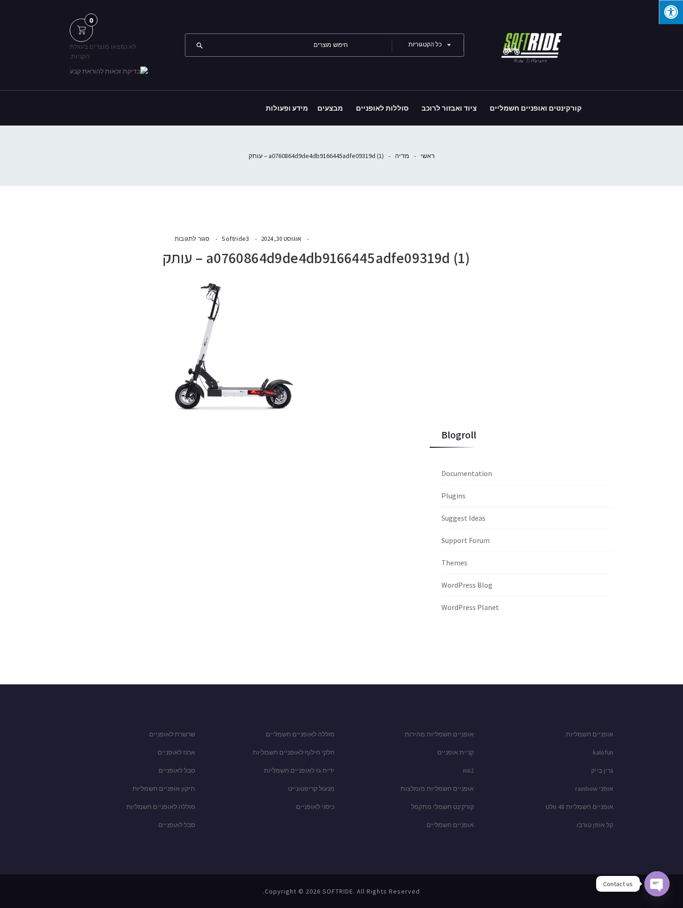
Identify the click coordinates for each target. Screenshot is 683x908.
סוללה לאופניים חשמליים (300, 734)
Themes (454, 562)
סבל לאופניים (176, 770)
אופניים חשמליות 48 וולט (579, 806)
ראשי (427, 156)
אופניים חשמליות (589, 734)
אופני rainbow (594, 788)
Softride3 (235, 238)
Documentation (466, 473)
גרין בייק (602, 770)
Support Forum (465, 540)
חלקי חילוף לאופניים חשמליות (294, 752)
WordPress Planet (470, 607)
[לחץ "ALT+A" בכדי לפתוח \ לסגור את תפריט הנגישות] (671, 12)
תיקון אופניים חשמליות (163, 788)
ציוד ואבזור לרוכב (449, 108)
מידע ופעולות (287, 108)
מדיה (402, 156)
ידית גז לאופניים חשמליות (299, 770)
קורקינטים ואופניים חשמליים (536, 108)
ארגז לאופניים (176, 752)
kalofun (603, 752)
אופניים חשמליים (450, 825)
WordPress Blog (467, 585)
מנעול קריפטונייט (311, 788)
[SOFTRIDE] (529, 44)
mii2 (468, 770)
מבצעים (330, 108)
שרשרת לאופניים (172, 734)
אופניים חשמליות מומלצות (437, 788)
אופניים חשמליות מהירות (439, 734)
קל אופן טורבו (595, 825)
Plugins (453, 495)
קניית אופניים (455, 752)
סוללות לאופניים (382, 108)
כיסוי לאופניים (315, 806)
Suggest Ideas (463, 518)
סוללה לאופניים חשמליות (160, 806)
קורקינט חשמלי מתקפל (442, 806)
